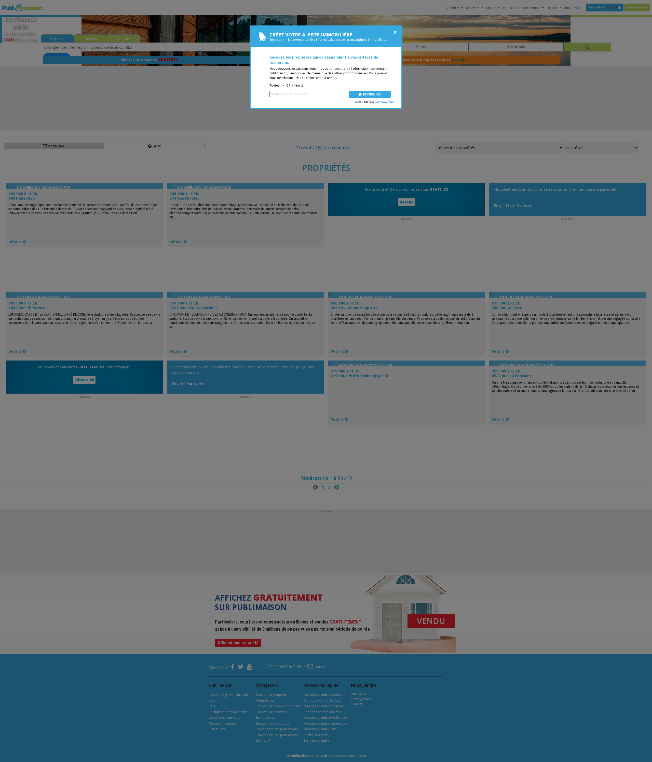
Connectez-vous (384, 101)
